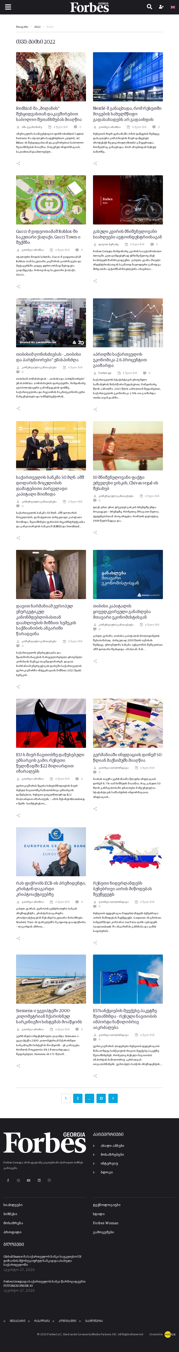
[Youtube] (28, 1180)
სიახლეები (13, 1205)
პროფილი (12, 1232)
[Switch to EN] (173, 7)
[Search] (149, 7)
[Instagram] (18, 1180)
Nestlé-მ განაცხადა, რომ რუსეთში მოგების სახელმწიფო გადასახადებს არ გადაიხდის (127, 114)
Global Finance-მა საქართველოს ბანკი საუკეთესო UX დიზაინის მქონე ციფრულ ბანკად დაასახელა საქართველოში (42, 1260)
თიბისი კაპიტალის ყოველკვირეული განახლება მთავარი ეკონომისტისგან (122, 612)
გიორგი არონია (109, 127)
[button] (8, 7)
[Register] (162, 7)
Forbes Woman (105, 1223)
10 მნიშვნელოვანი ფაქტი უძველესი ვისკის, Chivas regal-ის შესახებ (125, 483)
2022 (37, 27)
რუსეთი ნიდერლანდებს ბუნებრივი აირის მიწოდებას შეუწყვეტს (122, 889)
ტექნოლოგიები (106, 1205)
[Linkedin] (39, 1180)
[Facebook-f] (8, 1180)
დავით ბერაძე (108, 244)
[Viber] (49, 1180)
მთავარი (22, 27)
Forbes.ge (105, 373)
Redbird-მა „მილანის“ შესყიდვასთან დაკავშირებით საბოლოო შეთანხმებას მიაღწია (49, 114)
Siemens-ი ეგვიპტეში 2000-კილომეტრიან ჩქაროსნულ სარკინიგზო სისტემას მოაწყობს (49, 1016)
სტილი (99, 1214)
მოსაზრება (13, 1223)
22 (101, 1098)
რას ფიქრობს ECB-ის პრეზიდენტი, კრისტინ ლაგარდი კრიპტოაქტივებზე (51, 889)
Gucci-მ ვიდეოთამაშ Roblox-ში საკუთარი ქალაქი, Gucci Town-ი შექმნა (48, 237)
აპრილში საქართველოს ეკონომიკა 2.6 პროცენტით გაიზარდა (120, 360)
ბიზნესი (10, 1214)
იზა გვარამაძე (32, 127)
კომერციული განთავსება (39, 367)
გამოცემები (103, 1232)
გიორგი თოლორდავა (113, 768)
